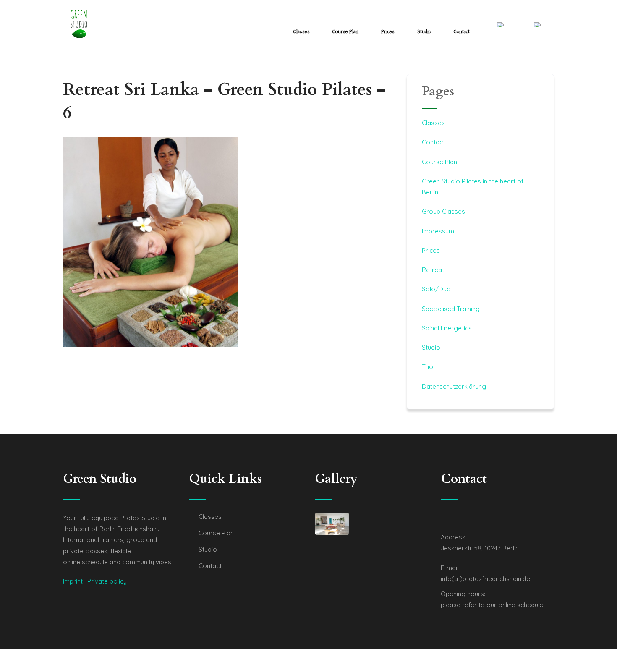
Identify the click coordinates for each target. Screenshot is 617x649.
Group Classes (443, 211)
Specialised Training (451, 309)
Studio (424, 31)
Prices (388, 31)
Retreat (433, 270)
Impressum (438, 231)
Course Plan (345, 31)
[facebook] (443, 518)
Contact (462, 31)
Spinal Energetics (447, 328)
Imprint (73, 581)
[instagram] (451, 518)
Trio (427, 367)
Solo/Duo (436, 289)
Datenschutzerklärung (454, 386)
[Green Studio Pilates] (78, 24)
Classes (301, 31)
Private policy (107, 581)
